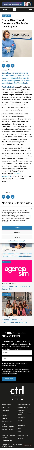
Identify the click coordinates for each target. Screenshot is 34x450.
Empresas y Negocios (8, 426)
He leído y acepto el (14, 364)
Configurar (17, 237)
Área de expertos (7, 421)
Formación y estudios (24, 405)
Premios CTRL (6, 407)
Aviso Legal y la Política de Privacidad (14, 364)
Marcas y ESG (21, 417)
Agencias (4, 418)
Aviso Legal (22, 241)
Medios (20, 420)
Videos (19, 431)
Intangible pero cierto (24, 407)
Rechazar (17, 232)
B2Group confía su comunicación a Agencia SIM (16, 287)
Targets (20, 428)
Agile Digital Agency (9, 446)
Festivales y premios (7, 429)
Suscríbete (5, 413)
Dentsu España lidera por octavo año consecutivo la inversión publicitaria (17, 254)
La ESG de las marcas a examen (24, 413)
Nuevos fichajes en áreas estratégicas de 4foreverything (14, 321)
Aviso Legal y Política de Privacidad (8, 436)
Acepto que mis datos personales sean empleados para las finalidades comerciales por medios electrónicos (16, 372)
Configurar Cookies (23, 435)
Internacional (21, 410)
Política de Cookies (13, 241)
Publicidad (20, 438)
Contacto (4, 415)
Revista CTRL (5, 410)
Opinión (20, 423)
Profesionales (21, 425)
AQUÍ (30, 215)
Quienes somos (6, 405)
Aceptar (17, 227)
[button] (31, 209)
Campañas (5, 424)
